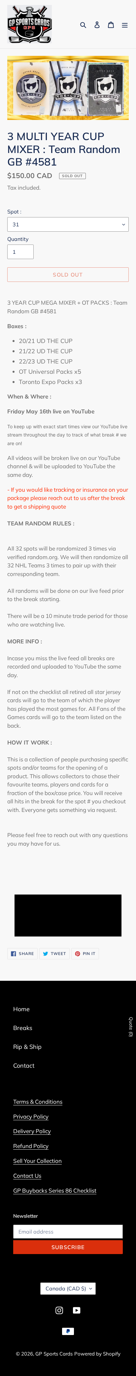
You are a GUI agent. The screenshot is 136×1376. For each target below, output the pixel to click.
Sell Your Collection (37, 1160)
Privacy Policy (31, 1116)
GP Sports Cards (54, 1354)
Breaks (22, 1028)
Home (21, 1009)
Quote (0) (131, 1027)
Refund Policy (31, 1145)
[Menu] (125, 24)
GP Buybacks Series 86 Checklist (54, 1190)
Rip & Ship (27, 1047)
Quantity (18, 239)
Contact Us (27, 1175)
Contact (23, 1065)
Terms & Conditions (37, 1101)
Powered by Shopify (97, 1354)
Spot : (14, 211)
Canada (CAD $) (66, 1288)
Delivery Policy (32, 1131)
